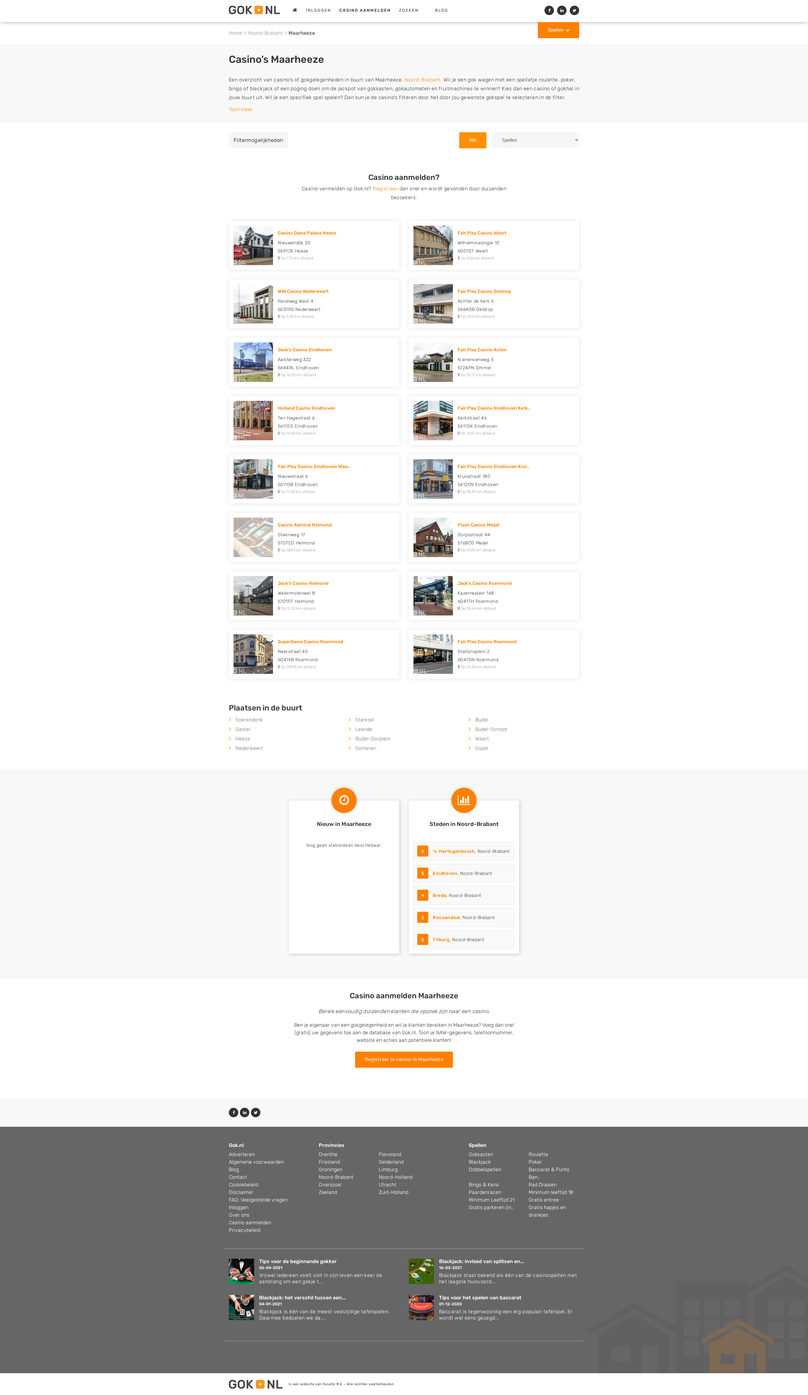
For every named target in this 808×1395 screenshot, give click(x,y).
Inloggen (318, 10)
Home (235, 33)
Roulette (538, 1154)
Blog (441, 10)
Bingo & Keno (484, 1185)
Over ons (239, 1215)
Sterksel (364, 720)
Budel (481, 720)
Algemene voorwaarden (256, 1162)
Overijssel (330, 1185)
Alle (473, 140)
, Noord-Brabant (465, 851)
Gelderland (391, 1162)
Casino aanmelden (250, 1223)
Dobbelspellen (485, 1169)
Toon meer (241, 109)
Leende (363, 729)
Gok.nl (236, 1145)
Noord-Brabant (265, 33)
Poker (535, 1162)
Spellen (556, 30)
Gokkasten (481, 1154)
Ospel (481, 748)
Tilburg (441, 939)
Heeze (242, 739)
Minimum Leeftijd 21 (491, 1200)
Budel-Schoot (491, 729)
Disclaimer (241, 1192)
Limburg (388, 1169)
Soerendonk (249, 720)
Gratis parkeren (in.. (491, 1207)
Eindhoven (445, 873)
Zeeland (328, 1192)
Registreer (385, 189)
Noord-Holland (396, 1177)
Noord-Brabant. (423, 80)
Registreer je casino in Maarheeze (404, 1059)
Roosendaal (446, 917)
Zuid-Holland (393, 1192)
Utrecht (387, 1185)
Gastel (242, 729)
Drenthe (328, 1154)
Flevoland (390, 1154)
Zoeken (409, 10)
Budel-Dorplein (372, 739)
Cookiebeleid (243, 1185)
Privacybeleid (244, 1230)
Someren (365, 748)
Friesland (329, 1162)
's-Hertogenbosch (454, 851)
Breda (439, 895)
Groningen (330, 1169)
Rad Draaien (543, 1185)
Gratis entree (544, 1200)
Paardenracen (485, 1192)
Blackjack (480, 1162)
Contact (238, 1177)
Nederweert (249, 748)
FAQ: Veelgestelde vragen (258, 1200)
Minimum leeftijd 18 (551, 1192)
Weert (482, 739)
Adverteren (242, 1154)
